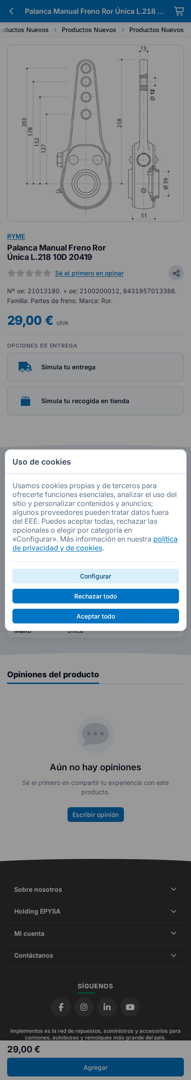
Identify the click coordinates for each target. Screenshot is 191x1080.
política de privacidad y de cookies (95, 543)
